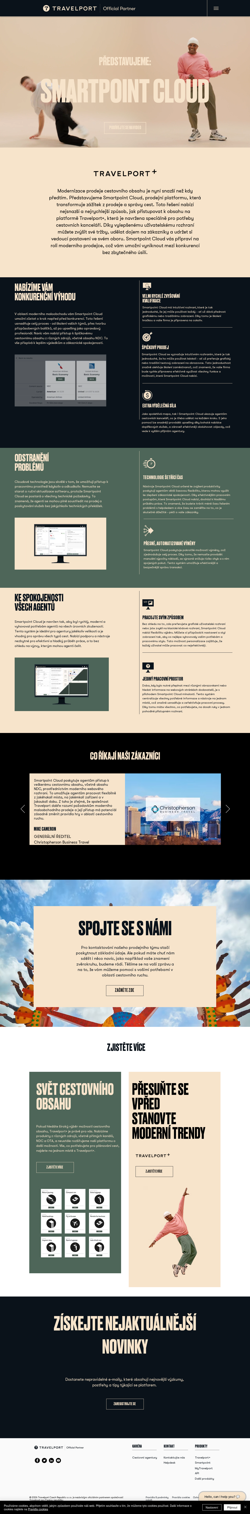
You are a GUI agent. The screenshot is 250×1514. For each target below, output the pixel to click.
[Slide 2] (128, 836)
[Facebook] (37, 1460)
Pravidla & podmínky (157, 1497)
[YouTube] (58, 1460)
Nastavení (212, 1507)
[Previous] (23, 809)
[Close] (245, 1507)
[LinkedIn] (51, 1460)
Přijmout (232, 1507)
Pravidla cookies (181, 1497)
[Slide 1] (123, 836)
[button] (104, 706)
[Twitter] (44, 1460)
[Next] (228, 809)
